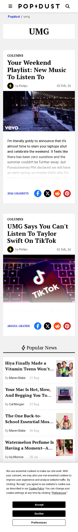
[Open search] (67, 6)
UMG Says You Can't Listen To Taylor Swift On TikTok (37, 233)
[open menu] (10, 6)
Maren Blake (17, 378)
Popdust (14, 16)
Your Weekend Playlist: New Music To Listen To (36, 69)
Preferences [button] (59, 492)
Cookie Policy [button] (36, 488)
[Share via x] (47, 193)
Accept (39, 504)
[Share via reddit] (57, 193)
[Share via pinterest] (67, 193)
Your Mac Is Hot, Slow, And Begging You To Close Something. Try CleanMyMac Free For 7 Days (29, 393)
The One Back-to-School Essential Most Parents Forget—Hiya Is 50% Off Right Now (29, 419)
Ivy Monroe (16, 457)
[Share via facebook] (37, 193)
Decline (39, 513)
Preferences (39, 522)
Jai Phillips (21, 86)
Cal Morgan (16, 404)
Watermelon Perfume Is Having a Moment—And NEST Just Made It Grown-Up (29, 445)
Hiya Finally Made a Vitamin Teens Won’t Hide (27, 366)
